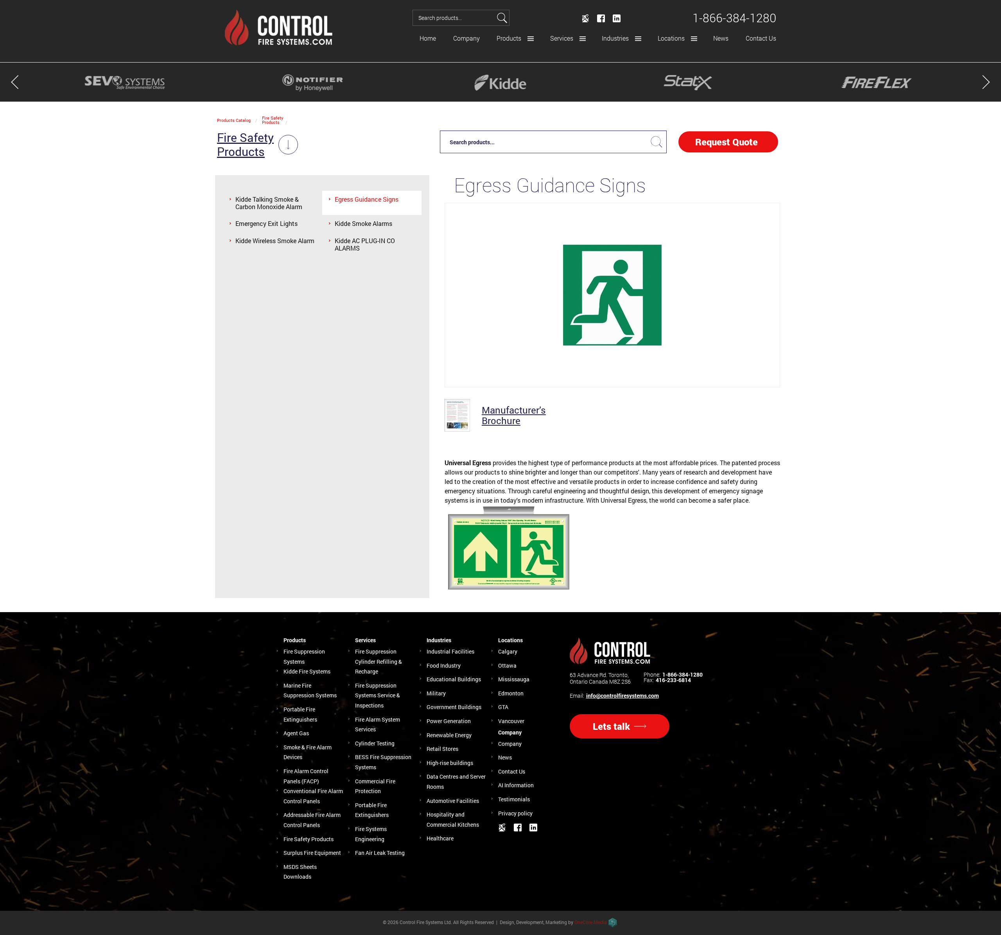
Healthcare (440, 838)
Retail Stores (442, 748)
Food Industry (444, 665)
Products (509, 38)
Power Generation (449, 721)
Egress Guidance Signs (366, 199)
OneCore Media (590, 922)
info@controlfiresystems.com (622, 696)
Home (428, 38)
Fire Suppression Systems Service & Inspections (377, 695)
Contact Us (761, 38)
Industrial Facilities (450, 651)
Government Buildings (454, 707)
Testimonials (514, 799)
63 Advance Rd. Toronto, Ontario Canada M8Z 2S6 (600, 678)
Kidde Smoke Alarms (363, 223)
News (720, 38)
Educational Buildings (454, 679)
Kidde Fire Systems (306, 671)
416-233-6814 (673, 680)
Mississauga (513, 679)
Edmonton (511, 693)
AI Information (516, 785)
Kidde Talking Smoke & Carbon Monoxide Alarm (268, 203)
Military (436, 693)
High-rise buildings (450, 763)
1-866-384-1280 (682, 674)
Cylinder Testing (375, 743)
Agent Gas (296, 733)
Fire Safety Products (272, 120)
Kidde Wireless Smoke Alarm (274, 240)
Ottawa (507, 665)
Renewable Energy (449, 735)
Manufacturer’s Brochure (514, 415)
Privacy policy (515, 813)
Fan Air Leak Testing (380, 852)
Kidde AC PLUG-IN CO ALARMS (365, 244)
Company (466, 38)
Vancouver (511, 721)
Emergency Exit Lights (266, 223)
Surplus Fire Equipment (312, 852)
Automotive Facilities (453, 800)
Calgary (507, 651)
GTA (503, 707)
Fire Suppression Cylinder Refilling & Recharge (378, 661)
